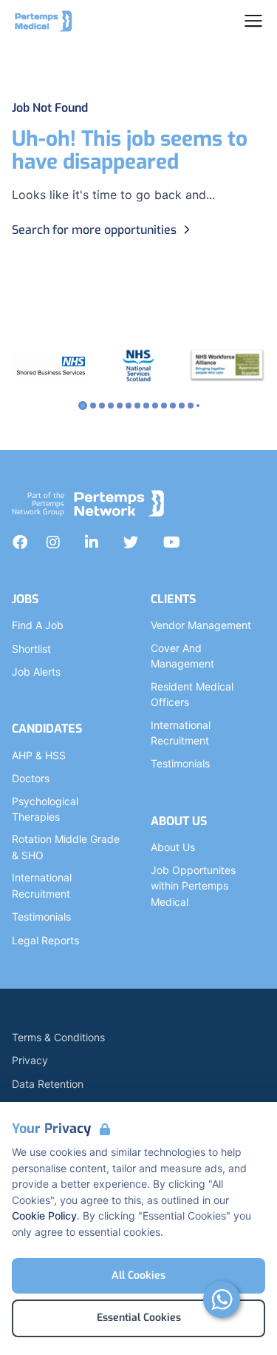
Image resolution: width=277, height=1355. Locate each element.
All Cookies (138, 1275)
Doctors (30, 778)
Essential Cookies (139, 1318)
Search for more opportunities (94, 230)
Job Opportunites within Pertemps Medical (193, 886)
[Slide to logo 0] (82, 405)
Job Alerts (36, 671)
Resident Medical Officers (192, 694)
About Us (173, 847)
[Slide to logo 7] (146, 405)
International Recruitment (42, 885)
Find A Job (38, 625)
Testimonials (41, 916)
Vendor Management (201, 625)
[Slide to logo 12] (191, 405)
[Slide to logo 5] (128, 405)
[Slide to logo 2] (102, 405)
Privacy (30, 1060)
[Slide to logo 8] (155, 405)
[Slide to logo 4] (120, 405)
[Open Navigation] (253, 20)
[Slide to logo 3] (111, 405)
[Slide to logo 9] (164, 405)
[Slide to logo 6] (137, 405)
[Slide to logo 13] (197, 405)
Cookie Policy (44, 1215)
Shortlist (31, 648)
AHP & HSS (39, 755)
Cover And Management (182, 656)
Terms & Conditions (58, 1037)
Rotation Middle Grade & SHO (66, 847)
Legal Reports (45, 940)
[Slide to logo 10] (173, 405)
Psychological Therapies (45, 809)
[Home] (43, 21)
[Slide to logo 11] (182, 405)
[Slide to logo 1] (93, 405)
